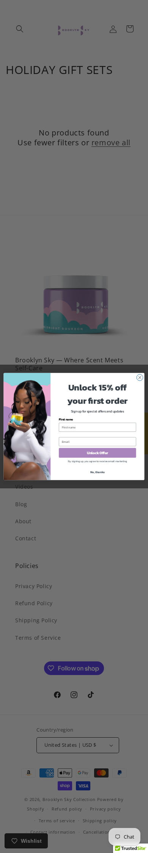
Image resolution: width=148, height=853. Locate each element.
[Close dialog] (140, 378)
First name (66, 419)
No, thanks (97, 472)
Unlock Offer (97, 452)
